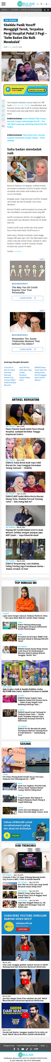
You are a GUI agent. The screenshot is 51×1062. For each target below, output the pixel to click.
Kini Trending (11, 20)
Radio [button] (43, 1046)
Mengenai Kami (9, 1046)
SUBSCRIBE (22, 929)
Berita (20, 783)
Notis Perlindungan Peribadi (28, 1046)
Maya (10, 47)
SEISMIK (5, 775)
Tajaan (20, 622)
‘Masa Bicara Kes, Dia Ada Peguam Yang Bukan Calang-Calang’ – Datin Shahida (26, 138)
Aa (3, 126)
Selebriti (6, 613)
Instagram (18, 251)
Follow (15, 836)
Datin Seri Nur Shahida (21, 105)
